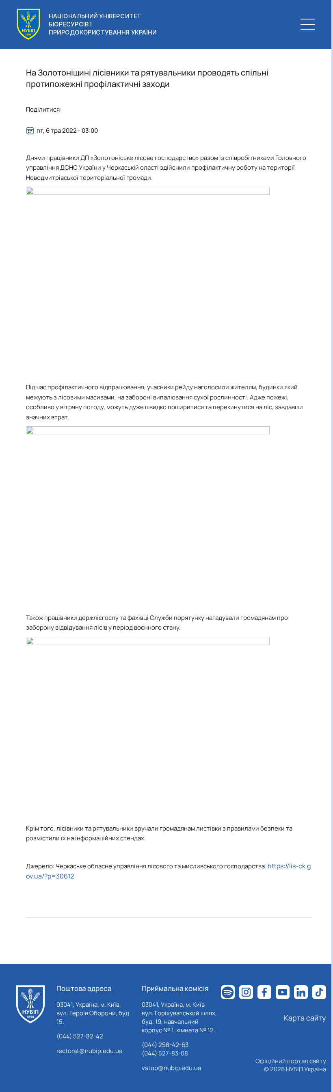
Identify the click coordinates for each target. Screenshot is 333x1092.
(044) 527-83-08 (165, 1053)
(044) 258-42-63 (165, 1044)
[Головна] (30, 1004)
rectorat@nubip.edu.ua (89, 1051)
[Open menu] (308, 24)
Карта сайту (305, 1017)
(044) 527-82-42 (79, 1036)
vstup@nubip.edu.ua (171, 1068)
